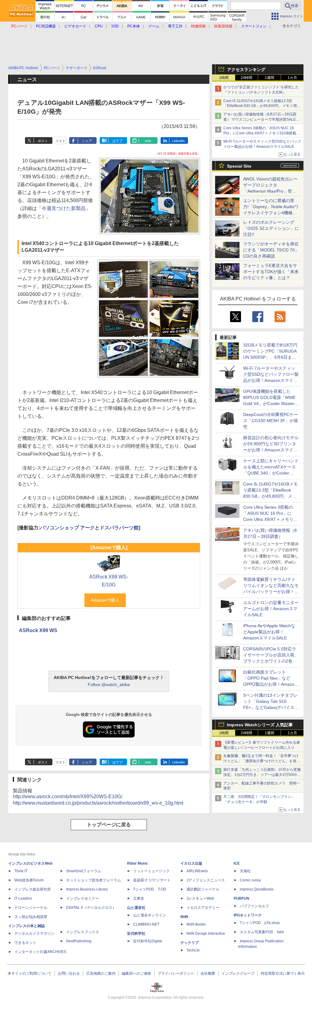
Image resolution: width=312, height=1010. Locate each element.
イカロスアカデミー (202, 907)
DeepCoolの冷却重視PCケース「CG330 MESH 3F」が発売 (270, 420)
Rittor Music (137, 863)
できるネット (25, 943)
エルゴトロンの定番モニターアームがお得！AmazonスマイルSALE (271, 608)
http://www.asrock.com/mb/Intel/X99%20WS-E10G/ (67, 796)
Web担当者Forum (29, 880)
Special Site (239, 166)
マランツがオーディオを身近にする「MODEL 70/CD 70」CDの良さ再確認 (271, 249)
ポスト (43, 141)
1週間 (269, 78)
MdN (184, 917)
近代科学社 (136, 933)
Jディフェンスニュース (205, 880)
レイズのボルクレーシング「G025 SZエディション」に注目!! (271, 228)
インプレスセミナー (82, 898)
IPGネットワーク (248, 915)
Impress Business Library (87, 889)
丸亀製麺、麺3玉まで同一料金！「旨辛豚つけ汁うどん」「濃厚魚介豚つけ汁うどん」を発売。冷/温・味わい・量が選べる (261, 761)
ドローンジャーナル (30, 907)
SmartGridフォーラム (83, 871)
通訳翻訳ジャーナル (202, 889)
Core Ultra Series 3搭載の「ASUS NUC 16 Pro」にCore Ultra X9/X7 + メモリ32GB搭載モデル (261, 133)
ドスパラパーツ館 (119, 527)
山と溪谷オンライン (149, 915)
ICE (237, 863)
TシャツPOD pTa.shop (260, 923)
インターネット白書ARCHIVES (40, 952)
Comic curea (250, 880)
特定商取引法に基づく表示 (283, 973)
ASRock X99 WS (38, 630)
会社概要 (207, 973)
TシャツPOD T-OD (149, 889)
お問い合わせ (69, 973)
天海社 (245, 871)
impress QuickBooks (257, 889)
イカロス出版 (191, 863)
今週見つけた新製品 (64, 208)
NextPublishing (78, 941)
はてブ (117, 141)
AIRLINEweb (197, 871)
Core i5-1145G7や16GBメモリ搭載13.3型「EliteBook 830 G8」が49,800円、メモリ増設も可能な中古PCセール (261, 106)
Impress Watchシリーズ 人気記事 (260, 724)
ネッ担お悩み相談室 (30, 917)
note (148, 141)
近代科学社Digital (147, 941)
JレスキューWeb (200, 898)
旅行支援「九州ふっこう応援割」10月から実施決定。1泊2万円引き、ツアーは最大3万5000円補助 (262, 774)
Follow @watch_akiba (109, 684)
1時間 (224, 78)
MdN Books (196, 924)
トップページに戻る (109, 824)
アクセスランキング (246, 69)
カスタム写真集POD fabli (262, 932)
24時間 (246, 78)
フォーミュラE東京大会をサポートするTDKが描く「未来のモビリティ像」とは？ (271, 271)
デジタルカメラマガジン (34, 933)
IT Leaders (23, 898)
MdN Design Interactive (205, 933)
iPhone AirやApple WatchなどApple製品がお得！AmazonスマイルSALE (269, 631)
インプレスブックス (82, 932)
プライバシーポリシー (176, 973)
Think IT (20, 871)
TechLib (193, 950)
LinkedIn (178, 141)
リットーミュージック (151, 871)
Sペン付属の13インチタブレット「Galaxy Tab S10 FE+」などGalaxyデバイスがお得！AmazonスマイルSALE (271, 707)
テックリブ (189, 943)
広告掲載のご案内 (100, 973)
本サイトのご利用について (29, 973)
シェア (87, 141)
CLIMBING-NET (146, 924)
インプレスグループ (238, 973)
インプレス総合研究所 (32, 889)
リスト (60, 141)
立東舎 (138, 898)
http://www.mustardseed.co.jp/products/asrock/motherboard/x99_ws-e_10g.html (98, 803)
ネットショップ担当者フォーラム (93, 880)
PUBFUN (241, 898)
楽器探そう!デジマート (152, 880)
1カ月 (292, 78)
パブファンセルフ (254, 906)
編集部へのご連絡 (136, 973)
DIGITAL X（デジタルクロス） (91, 907)
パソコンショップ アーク (67, 527)
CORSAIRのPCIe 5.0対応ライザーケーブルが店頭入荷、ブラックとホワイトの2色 (271, 654)
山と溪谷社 (136, 907)
